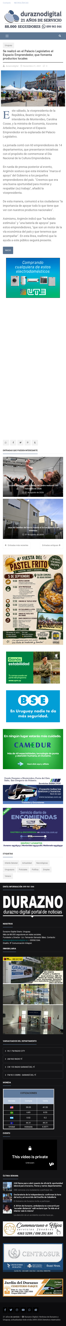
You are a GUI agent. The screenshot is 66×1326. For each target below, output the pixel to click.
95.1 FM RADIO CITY (16, 1051)
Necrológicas (42, 863)
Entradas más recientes (17, 545)
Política (35, 869)
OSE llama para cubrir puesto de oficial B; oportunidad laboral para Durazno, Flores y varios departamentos (38, 1184)
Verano (8, 876)
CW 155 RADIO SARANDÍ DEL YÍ (21, 1067)
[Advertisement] (33, 338)
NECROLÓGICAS (21, 3)
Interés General (11, 863)
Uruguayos (9, 869)
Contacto (7, 3)
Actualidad (27, 863)
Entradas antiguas (50, 545)
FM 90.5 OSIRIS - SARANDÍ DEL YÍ (21, 1075)
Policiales (23, 869)
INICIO (8, 250)
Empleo (46, 869)
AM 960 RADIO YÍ (14, 1059)
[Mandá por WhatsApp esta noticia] (6, 443)
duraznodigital (12, 66)
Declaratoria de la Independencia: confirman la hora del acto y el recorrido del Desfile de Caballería (37, 1195)
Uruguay (8, 45)
